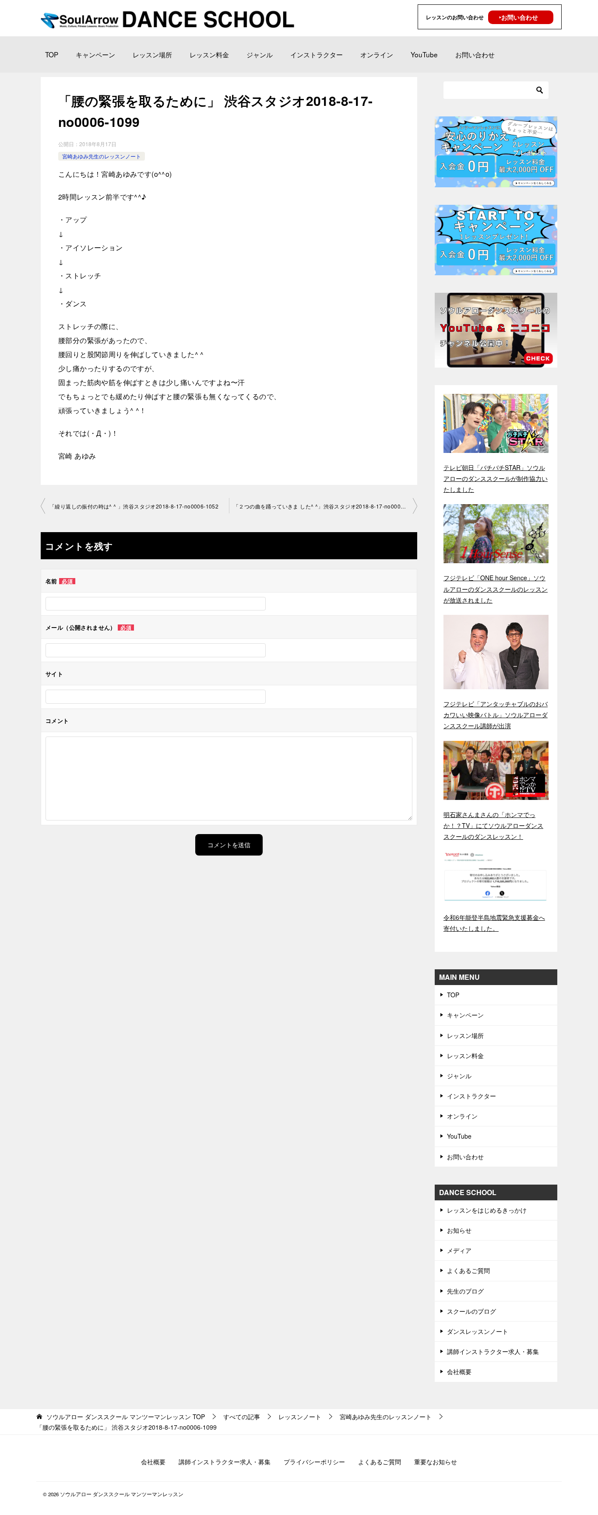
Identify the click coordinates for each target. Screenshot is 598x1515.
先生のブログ (465, 1291)
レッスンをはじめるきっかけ (487, 1210)
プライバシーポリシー (314, 1461)
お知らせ (459, 1230)
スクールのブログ (471, 1311)
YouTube (424, 54)
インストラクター (316, 54)
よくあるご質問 (468, 1270)
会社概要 (459, 1371)
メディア (459, 1250)
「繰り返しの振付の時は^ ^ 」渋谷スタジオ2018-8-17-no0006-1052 (133, 506)
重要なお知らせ (435, 1461)
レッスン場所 (152, 54)
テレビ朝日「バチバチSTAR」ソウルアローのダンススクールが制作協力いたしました (495, 478)
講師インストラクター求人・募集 (493, 1351)
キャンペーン (95, 54)
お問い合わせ (475, 54)
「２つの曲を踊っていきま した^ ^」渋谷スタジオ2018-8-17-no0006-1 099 (325, 506)
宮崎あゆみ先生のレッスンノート (101, 156)
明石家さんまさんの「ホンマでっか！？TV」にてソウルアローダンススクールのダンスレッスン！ (493, 825)
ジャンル (259, 54)
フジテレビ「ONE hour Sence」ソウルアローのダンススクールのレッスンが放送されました (495, 588)
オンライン (376, 54)
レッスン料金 (209, 54)
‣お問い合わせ (518, 17)
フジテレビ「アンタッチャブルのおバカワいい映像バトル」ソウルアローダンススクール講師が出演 (495, 714)
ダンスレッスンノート (477, 1331)
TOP (51, 54)
